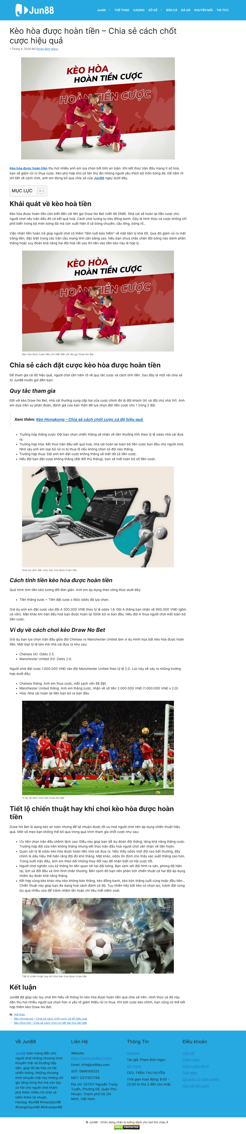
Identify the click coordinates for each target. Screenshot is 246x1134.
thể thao (19, 1014)
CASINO (139, 10)
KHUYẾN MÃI (203, 10)
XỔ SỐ (153, 10)
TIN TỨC (223, 10)
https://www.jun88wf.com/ (91, 1058)
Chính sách (191, 1060)
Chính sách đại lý (196, 1066)
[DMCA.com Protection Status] (127, 1129)
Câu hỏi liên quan (196, 1086)
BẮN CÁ (171, 10)
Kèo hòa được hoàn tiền (28, 168)
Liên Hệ (188, 1053)
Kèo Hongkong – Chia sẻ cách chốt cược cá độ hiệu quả (51, 1018)
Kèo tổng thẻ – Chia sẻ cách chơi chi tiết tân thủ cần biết (50, 1022)
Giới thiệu (190, 1073)
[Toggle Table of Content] (38, 191)
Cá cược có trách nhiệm (201, 1079)
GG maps (134, 1066)
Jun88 (101, 10)
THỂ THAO (122, 10)
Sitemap (133, 1053)
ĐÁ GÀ (185, 10)
